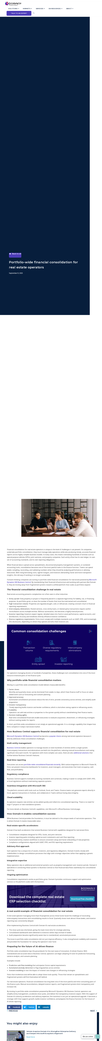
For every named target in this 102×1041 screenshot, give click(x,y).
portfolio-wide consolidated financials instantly (42, 764)
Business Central (13, 748)
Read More (30, 1037)
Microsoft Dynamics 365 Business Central (23, 736)
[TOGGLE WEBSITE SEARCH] (33, 13)
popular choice (55, 736)
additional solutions (81, 753)
